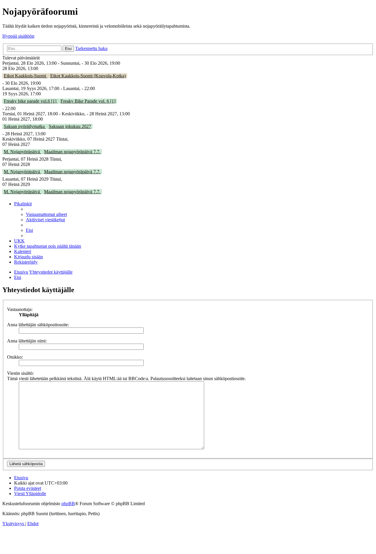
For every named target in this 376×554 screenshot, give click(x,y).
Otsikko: (15, 357)
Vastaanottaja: (20, 309)
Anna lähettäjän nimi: (27, 340)
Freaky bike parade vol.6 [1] (31, 101)
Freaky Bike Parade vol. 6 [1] (88, 101)
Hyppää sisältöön (18, 36)
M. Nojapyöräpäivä (22, 151)
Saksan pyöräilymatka (25, 126)
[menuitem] (46, 214)
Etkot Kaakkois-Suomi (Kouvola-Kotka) (88, 75)
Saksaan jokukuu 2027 (70, 126)
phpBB (68, 503)
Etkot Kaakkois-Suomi (25, 75)
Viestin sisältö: (20, 373)
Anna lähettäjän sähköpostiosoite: (38, 324)
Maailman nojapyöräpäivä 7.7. (72, 151)
